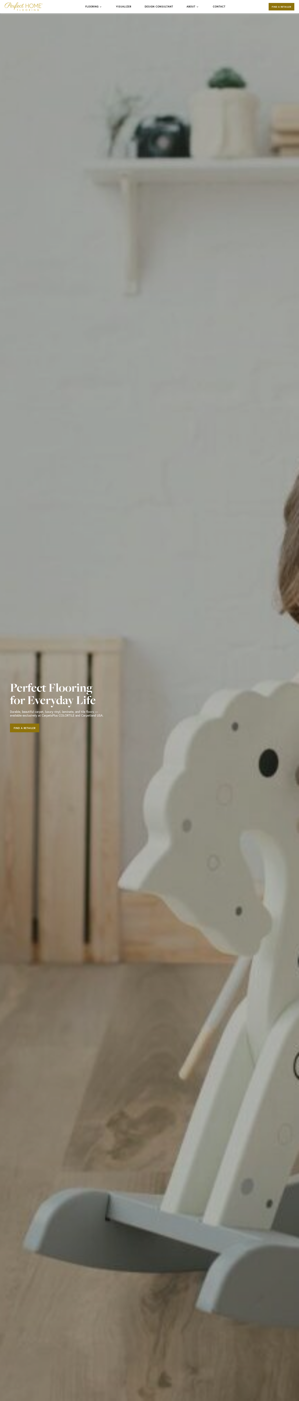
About (191, 6)
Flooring (92, 6)
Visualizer (123, 6)
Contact (219, 6)
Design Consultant (159, 6)
